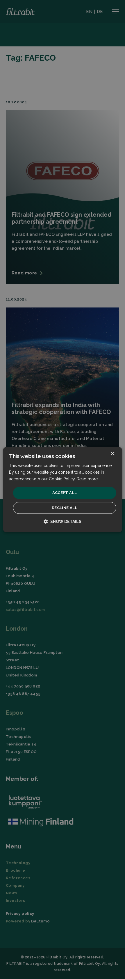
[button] (62, 521)
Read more (87, 479)
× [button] (112, 454)
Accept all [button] (64, 493)
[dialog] (62, 489)
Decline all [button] (64, 508)
